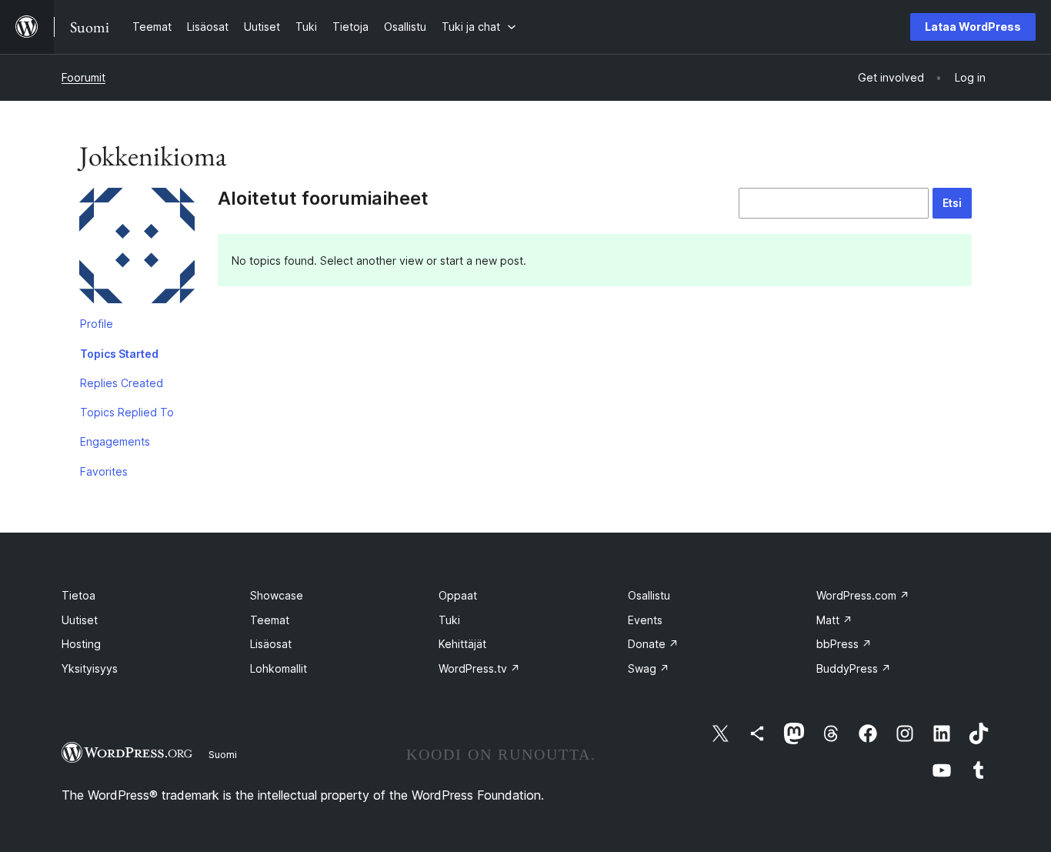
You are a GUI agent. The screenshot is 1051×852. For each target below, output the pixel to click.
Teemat (269, 619)
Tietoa (78, 595)
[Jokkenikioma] (137, 248)
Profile (96, 323)
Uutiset (80, 619)
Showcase (276, 595)
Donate (653, 643)
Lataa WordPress (973, 26)
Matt (834, 619)
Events (645, 619)
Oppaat (458, 595)
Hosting (81, 643)
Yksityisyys (90, 668)
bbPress (844, 643)
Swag (648, 668)
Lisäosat (271, 643)
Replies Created (121, 382)
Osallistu (649, 595)
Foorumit (83, 77)
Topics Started (119, 353)
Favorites (104, 471)
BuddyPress (853, 668)
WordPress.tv (479, 668)
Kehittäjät (462, 643)
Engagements (115, 441)
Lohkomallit (278, 668)
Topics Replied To (127, 412)
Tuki (449, 619)
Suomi (223, 754)
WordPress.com (862, 595)
